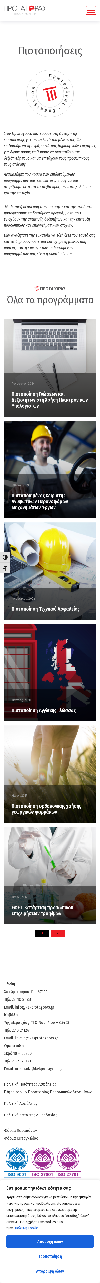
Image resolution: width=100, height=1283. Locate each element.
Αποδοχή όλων (50, 1241)
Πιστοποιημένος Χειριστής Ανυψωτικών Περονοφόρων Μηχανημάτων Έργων (40, 501)
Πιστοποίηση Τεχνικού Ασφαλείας (46, 609)
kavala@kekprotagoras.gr (36, 1037)
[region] (50, 1231)
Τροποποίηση (50, 1256)
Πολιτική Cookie (26, 1228)
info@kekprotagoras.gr (34, 1007)
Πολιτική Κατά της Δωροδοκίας (30, 1115)
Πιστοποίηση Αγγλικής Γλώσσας (44, 710)
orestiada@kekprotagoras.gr (39, 1068)
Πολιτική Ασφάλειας (20, 1103)
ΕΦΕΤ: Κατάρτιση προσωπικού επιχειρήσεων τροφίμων (42, 911)
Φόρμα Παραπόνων (20, 1130)
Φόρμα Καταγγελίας (21, 1138)
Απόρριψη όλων (50, 1271)
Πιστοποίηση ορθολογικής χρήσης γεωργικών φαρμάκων (46, 809)
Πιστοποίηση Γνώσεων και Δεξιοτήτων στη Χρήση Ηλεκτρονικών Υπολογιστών (50, 400)
